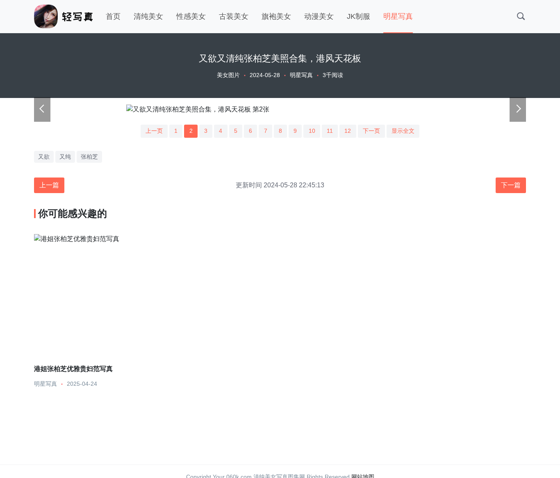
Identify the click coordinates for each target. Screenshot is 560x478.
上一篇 (49, 185)
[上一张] (42, 109)
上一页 (154, 130)
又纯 (65, 156)
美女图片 (228, 75)
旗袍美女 (276, 16)
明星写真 (398, 16)
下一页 (371, 130)
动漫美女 (319, 16)
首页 (113, 16)
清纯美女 (148, 16)
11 (330, 130)
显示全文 (403, 130)
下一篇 (511, 185)
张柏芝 (89, 156)
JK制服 (358, 16)
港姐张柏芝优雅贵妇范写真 (73, 368)
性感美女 (191, 16)
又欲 (44, 156)
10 (312, 130)
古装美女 (233, 16)
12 (347, 130)
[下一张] (518, 109)
